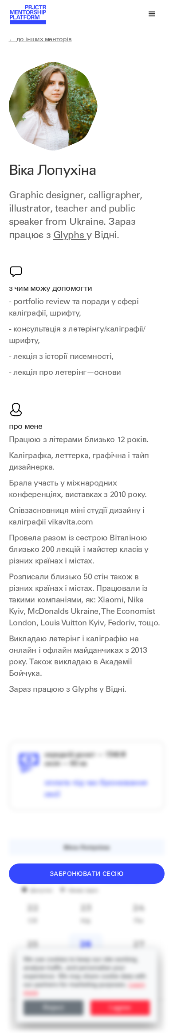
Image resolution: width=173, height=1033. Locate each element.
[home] (27, 14)
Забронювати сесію (86, 874)
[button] (152, 14)
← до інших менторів (40, 40)
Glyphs (69, 236)
